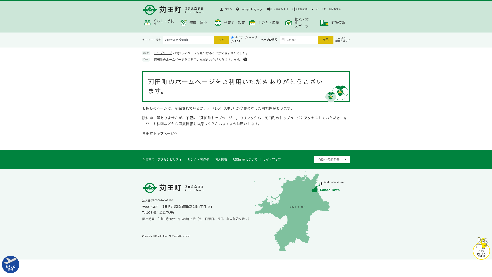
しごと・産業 (268, 23)
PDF (237, 41)
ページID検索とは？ (341, 39)
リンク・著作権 (198, 159)
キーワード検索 (151, 39)
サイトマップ (272, 159)
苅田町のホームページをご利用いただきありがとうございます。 (198, 59)
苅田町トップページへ (160, 134)
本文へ (228, 9)
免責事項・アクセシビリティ (162, 159)
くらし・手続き (163, 23)
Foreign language (252, 9)
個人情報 (221, 159)
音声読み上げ (280, 9)
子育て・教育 (234, 23)
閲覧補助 (303, 9)
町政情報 (338, 23)
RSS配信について (245, 159)
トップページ (163, 53)
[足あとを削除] (245, 59)
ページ (253, 37)
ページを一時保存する (328, 9)
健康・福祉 (198, 23)
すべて (239, 37)
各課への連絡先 (329, 159)
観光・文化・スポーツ (302, 23)
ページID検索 (269, 39)
